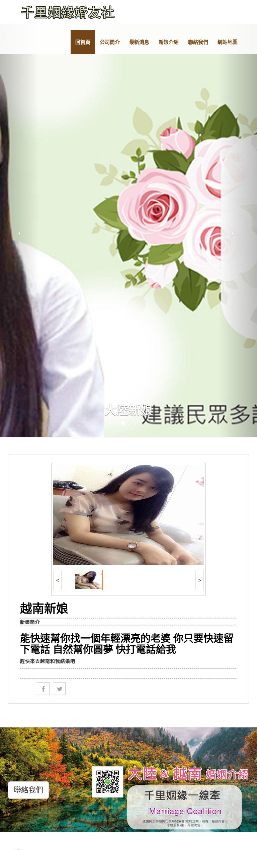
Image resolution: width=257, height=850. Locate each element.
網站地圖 (228, 42)
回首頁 (82, 42)
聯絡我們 (198, 42)
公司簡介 (110, 42)
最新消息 (139, 42)
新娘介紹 (169, 42)
